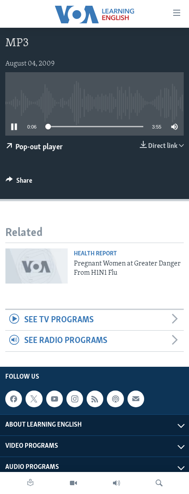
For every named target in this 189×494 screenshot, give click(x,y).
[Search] (159, 483)
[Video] (73, 483)
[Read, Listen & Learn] (30, 483)
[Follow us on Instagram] (74, 399)
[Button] (19, 182)
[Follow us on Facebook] (13, 399)
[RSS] (95, 399)
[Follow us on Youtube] (54, 399)
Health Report (95, 254)
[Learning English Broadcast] (116, 483)
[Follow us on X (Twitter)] (33, 399)
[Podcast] (115, 399)
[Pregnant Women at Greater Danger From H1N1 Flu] (36, 266)
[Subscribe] (135, 399)
